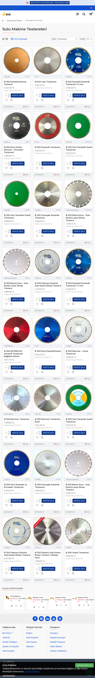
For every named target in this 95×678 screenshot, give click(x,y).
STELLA (69, 76)
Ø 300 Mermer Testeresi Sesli (47, 420)
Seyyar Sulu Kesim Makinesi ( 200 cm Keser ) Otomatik (84, 597)
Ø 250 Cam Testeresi (45, 82)
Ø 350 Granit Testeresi (77, 552)
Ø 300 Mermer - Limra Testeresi (77, 352)
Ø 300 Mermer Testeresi (16, 419)
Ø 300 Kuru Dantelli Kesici (48, 351)
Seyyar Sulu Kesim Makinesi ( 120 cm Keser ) (39, 597)
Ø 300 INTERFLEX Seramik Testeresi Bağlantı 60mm (13, 354)
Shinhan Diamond (72, 210)
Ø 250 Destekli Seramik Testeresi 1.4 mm (78, 83)
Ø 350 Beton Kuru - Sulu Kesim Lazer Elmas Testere (78, 487)
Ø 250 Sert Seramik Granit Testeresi (79, 148)
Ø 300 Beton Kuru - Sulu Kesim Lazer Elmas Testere (78, 218)
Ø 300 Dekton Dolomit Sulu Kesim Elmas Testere (48, 284)
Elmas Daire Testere (14, 20)
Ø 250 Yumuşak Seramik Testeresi (47, 216)
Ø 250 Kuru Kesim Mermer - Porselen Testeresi (13, 150)
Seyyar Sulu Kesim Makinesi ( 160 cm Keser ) (61, 597)
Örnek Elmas (8, 414)
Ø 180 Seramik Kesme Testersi (15, 83)
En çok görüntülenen (12, 588)
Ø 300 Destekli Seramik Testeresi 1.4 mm (78, 284)
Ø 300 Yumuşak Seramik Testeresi (47, 485)
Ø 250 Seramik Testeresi (47, 147)
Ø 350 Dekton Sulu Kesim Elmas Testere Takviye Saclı (48, 555)
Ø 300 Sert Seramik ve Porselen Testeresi (15, 485)
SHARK (37, 210)
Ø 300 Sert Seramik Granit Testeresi (79, 420)
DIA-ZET (7, 76)
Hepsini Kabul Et (84, 665)
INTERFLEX (8, 346)
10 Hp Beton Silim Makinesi (16, 596)
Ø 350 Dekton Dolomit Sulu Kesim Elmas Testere (17, 553)
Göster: (82, 39)
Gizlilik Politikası (32, 671)
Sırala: (54, 39)
